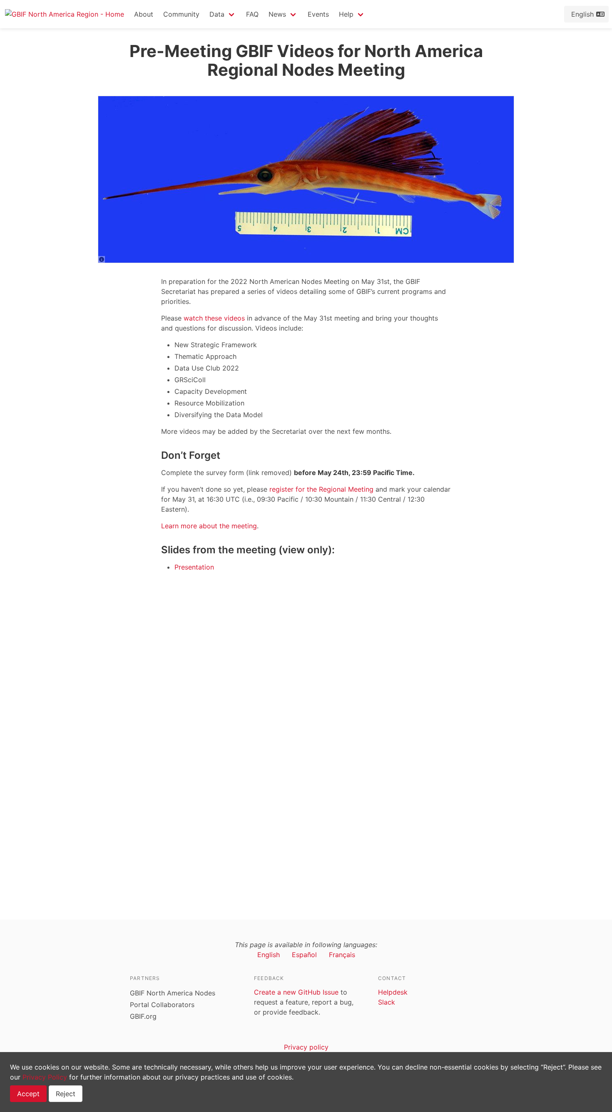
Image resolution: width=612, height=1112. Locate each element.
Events (318, 14)
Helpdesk (393, 992)
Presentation (194, 567)
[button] (222, 14)
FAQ (252, 14)
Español (304, 954)
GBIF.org (143, 1016)
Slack (386, 1002)
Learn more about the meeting (209, 526)
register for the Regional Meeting (321, 489)
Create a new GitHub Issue (296, 992)
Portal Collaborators (162, 1004)
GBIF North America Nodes (172, 993)
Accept (28, 1094)
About (143, 14)
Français (342, 954)
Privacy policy (306, 1047)
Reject (65, 1094)
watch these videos (214, 318)
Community (181, 14)
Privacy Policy (44, 1077)
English (268, 954)
